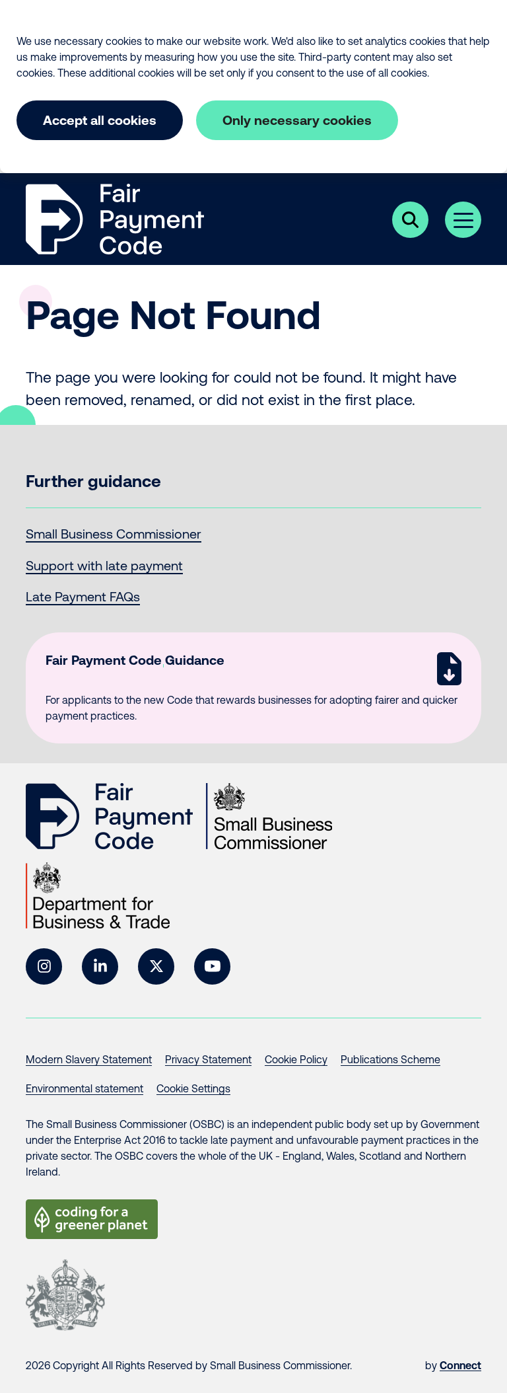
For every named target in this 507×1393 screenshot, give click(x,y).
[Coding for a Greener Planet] (92, 1219)
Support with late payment (104, 565)
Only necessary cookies (297, 120)
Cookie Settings (193, 1088)
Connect (460, 1365)
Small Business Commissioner (113, 533)
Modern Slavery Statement (89, 1059)
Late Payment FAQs (83, 596)
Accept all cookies (99, 120)
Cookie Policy (296, 1059)
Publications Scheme (390, 1059)
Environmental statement (84, 1088)
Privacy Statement (208, 1059)
